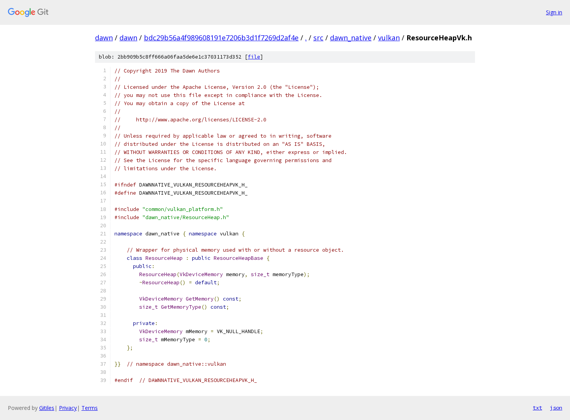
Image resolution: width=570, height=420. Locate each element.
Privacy (68, 407)
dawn (104, 37)
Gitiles (46, 407)
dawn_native (350, 37)
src (318, 37)
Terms (89, 407)
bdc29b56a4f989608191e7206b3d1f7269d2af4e (221, 37)
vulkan (389, 37)
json (556, 407)
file (254, 57)
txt (537, 407)
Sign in (554, 12)
